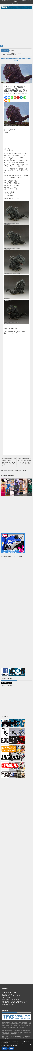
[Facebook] (5, 97)
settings (15, 1045)
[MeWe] (21, 97)
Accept (4, 1048)
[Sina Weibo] (9, 100)
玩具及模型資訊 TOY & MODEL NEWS (11, 999)
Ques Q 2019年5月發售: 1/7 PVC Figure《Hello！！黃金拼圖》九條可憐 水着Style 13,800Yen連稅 (24, 461)
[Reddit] (5, 100)
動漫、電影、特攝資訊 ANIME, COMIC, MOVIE (13, 1003)
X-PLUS (22, 93)
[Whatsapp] (12, 97)
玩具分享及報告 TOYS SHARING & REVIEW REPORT (15, 1001)
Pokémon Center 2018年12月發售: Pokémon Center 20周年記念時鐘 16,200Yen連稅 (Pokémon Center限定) (9, 462)
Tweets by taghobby (6, 685)
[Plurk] (15, 97)
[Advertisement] (16, 27)
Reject (11, 1048)
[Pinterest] (18, 97)
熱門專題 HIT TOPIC (7, 994)
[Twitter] (9, 97)
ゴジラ (25, 93)
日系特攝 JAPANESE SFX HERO (8, 58)
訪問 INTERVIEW (6, 997)
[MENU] (1, 46)
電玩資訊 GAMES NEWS (8, 1004)
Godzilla (17, 93)
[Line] (24, 97)
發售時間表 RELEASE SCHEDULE (10, 992)
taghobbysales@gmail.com (8, 558)
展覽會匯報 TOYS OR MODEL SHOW (11, 996)
